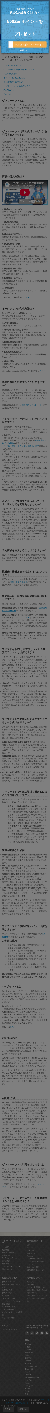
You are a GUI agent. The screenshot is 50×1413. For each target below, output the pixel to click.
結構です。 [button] (25, 50)
